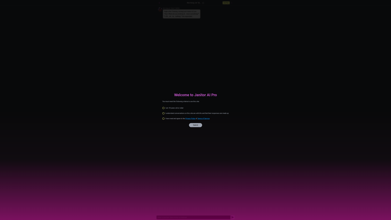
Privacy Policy (190, 119)
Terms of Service (203, 119)
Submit (195, 125)
